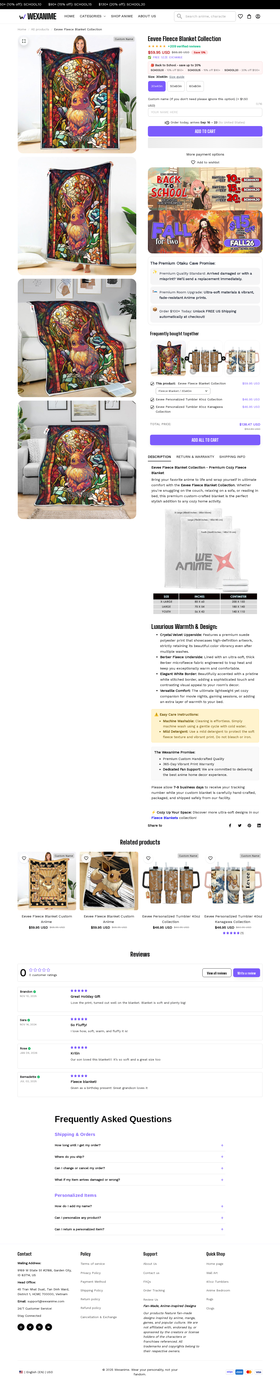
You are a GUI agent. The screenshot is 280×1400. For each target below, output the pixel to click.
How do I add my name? (73, 1206)
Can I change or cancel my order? (80, 1168)
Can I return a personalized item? (79, 1229)
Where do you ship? (69, 1156)
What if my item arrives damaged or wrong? (87, 1179)
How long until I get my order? (78, 1145)
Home (22, 29)
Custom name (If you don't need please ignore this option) (191, 99)
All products (40, 29)
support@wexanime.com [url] (46, 1301)
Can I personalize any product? (78, 1217)
